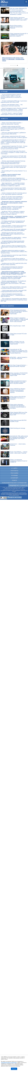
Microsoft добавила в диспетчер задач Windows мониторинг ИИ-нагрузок (14, 256)
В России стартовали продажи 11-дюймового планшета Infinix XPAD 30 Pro (13, 133)
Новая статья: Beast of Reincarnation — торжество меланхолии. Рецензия (12, 123)
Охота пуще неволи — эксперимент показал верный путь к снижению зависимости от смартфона (14, 217)
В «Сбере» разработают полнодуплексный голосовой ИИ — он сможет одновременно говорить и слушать (13, 222)
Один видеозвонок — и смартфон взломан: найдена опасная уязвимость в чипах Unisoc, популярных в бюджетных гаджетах (13, 184)
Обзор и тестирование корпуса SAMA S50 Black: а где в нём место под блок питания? (18, 382)
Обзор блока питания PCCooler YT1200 (18, 334)
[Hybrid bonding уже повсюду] (5, 431)
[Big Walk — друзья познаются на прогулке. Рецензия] (5, 360)
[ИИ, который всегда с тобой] (5, 328)
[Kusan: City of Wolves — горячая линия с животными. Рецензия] (5, 454)
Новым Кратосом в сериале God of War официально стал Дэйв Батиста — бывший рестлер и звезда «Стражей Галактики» (13, 273)
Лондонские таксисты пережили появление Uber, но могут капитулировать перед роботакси (14, 203)
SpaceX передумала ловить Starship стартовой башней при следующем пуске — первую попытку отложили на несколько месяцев (14, 109)
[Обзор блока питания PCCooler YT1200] (5, 336)
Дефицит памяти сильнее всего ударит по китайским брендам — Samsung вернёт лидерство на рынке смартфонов (12, 208)
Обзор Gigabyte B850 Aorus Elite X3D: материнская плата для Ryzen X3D (18, 413)
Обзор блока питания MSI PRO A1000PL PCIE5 (18, 421)
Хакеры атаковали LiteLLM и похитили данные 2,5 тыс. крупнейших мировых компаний (14, 193)
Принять (14, 1068)
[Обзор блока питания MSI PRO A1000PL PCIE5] (5, 423)
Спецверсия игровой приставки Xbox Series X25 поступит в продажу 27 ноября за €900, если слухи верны (14, 152)
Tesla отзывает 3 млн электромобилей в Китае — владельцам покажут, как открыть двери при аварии (13, 167)
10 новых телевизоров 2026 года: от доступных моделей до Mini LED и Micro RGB (14, 101)
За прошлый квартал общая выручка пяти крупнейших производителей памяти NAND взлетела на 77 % (12, 242)
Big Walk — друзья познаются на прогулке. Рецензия (18, 358)
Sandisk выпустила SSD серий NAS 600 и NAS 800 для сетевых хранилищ (14, 264)
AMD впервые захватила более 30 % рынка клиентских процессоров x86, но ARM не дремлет (14, 137)
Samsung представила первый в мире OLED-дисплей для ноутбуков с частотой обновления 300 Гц (13, 189)
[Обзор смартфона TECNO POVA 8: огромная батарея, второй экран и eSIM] (5, 376)
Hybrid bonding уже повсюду (17, 428)
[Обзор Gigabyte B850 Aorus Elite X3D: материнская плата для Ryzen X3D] (5, 415)
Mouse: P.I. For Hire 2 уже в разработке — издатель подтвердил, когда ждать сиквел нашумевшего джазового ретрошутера (12, 198)
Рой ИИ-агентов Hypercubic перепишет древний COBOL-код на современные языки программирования (12, 234)
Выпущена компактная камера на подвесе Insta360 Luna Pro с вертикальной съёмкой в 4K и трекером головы (14, 251)
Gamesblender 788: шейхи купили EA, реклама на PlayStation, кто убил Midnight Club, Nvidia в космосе (19, 437)
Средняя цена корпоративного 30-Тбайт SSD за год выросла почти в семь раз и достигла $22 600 (13, 157)
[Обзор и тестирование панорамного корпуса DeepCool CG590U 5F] (5, 462)
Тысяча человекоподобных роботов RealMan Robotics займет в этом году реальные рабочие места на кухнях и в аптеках (11, 96)
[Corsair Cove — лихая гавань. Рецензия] (5, 446)
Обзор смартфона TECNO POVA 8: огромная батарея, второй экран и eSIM (18, 374)
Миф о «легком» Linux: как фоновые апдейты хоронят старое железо (17, 343)
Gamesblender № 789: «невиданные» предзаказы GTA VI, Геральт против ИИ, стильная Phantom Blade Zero (18, 351)
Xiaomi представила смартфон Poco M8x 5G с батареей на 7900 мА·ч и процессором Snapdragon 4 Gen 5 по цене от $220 (13, 277)
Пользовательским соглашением (9, 1062)
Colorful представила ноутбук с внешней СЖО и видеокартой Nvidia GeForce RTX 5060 (13, 291)
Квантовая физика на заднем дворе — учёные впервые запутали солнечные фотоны (14, 238)
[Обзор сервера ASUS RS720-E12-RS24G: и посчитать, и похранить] (5, 399)
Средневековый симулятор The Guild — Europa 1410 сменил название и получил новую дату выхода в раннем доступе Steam (14, 147)
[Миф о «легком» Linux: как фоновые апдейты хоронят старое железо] (5, 344)
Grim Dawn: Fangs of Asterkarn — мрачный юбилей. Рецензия (18, 366)
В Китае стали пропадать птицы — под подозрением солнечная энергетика (11, 105)
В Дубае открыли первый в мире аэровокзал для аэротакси (11, 175)
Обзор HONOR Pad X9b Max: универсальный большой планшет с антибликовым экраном (17, 390)
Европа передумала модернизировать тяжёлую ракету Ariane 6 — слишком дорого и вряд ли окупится (13, 295)
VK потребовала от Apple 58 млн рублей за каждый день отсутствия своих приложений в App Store (14, 260)
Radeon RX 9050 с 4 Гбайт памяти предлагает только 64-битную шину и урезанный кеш (13, 226)
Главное (4, 5)
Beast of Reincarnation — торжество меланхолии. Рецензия (16, 27)
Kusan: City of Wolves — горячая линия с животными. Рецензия (18, 452)
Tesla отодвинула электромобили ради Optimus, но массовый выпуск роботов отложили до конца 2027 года (14, 300)
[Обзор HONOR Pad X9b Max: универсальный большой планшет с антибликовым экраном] (5, 391)
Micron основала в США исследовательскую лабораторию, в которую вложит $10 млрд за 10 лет (13, 247)
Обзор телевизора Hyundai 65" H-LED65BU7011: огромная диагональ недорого (19, 35)
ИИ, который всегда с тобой (17, 325)
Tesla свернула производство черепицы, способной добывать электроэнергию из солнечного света (12, 268)
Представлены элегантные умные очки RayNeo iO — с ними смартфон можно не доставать (18, 19)
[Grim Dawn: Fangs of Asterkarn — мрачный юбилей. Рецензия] (5, 368)
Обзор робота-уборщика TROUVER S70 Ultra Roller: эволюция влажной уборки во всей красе (18, 406)
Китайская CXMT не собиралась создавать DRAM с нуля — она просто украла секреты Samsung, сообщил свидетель (13, 213)
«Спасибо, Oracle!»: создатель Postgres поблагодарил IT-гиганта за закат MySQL (12, 114)
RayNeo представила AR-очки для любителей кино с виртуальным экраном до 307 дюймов (13, 230)
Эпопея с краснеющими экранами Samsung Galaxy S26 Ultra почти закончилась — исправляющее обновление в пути (13, 162)
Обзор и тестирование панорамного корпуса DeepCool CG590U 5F (18, 461)
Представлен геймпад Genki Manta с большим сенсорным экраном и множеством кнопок (13, 287)
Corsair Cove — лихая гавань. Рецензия (18, 444)
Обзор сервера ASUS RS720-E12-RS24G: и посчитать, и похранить (18, 398)
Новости (4, 118)
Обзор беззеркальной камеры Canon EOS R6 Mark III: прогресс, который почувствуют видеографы (19, 311)
